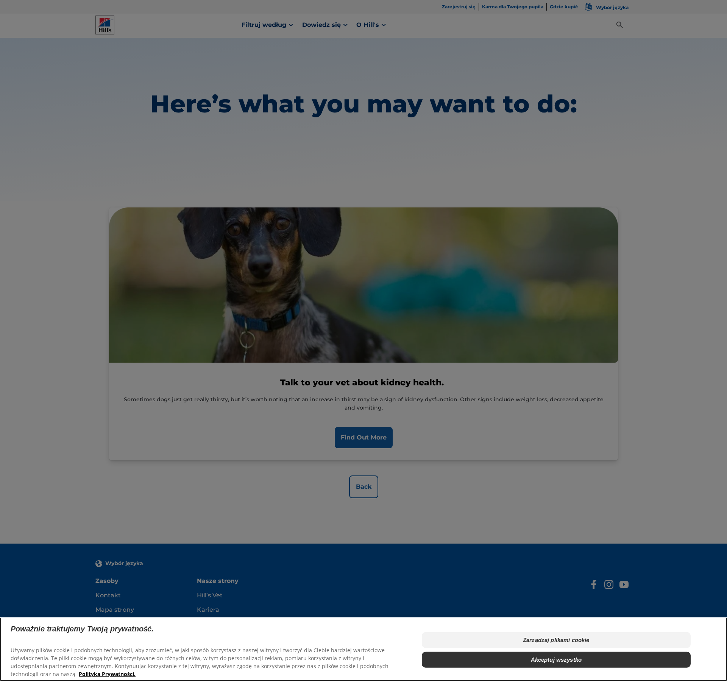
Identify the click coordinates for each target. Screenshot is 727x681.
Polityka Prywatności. (107, 673)
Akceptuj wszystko (556, 659)
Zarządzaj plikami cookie (556, 639)
